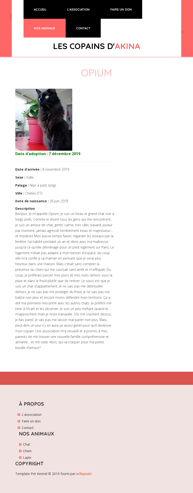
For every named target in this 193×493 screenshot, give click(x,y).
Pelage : (22, 185)
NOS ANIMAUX (44, 28)
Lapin (27, 457)
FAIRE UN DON (121, 9)
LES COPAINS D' (96, 46)
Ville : (19, 193)
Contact (28, 427)
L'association (32, 414)
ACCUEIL (45, 9)
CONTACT (83, 28)
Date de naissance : (32, 201)
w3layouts (84, 473)
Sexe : (20, 177)
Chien (27, 451)
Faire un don (31, 421)
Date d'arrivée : (28, 169)
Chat (26, 444)
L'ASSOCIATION (78, 9)
